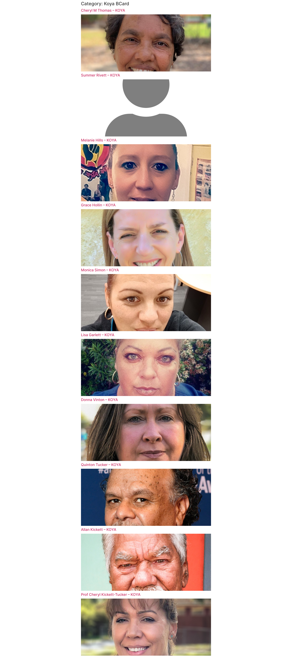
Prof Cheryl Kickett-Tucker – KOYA (110, 594)
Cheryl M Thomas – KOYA (103, 10)
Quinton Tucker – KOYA (101, 464)
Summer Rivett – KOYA (100, 75)
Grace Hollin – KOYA (98, 205)
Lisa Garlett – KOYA (97, 335)
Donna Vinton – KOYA (99, 399)
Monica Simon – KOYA (100, 270)
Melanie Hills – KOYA (98, 140)
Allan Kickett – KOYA (98, 529)
